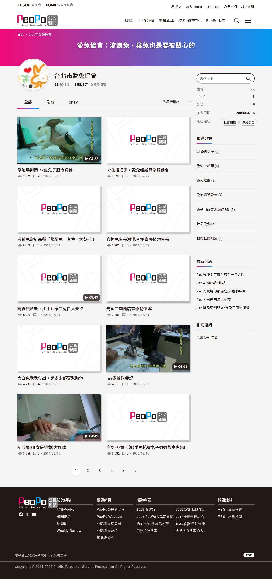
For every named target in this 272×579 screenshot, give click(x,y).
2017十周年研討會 (190, 516)
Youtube (34, 514)
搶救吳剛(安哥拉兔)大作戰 (41, 447)
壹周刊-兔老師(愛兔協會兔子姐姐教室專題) (146, 447)
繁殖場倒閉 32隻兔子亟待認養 (44, 170)
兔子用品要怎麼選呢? (213, 209)
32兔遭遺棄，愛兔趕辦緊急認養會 (137, 170)
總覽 (129, 20)
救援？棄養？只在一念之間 (223, 275)
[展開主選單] (248, 20)
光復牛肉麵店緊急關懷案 (129, 308)
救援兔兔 (203, 224)
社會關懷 (230, 122)
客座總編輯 (105, 537)
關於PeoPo (66, 509)
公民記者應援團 (109, 523)
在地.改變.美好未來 (190, 523)
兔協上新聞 (205, 166)
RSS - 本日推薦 (230, 516)
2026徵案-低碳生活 (190, 509)
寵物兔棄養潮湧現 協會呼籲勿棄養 (137, 239)
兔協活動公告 (207, 195)
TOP (249, 555)
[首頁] (37, 21)
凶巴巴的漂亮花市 (217, 300)
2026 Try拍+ (146, 509)
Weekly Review (69, 530)
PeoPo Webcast (109, 516)
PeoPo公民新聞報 (111, 509)
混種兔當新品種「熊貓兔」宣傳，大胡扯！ (56, 239)
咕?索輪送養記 (119, 378)
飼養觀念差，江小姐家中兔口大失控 (50, 308)
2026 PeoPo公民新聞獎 (154, 516)
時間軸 (62, 523)
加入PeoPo (194, 7)
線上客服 (247, 7)
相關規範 (64, 516)
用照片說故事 (146, 530)
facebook (21, 514)
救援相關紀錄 (207, 238)
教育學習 (248, 122)
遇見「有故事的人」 (191, 530)
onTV (73, 102)
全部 (28, 102)
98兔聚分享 (205, 152)
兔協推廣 (203, 181)
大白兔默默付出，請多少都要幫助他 (50, 378)
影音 (50, 102)
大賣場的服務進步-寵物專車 (224, 291)
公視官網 (230, 7)
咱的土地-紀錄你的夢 (152, 523)
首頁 (20, 34)
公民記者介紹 (107, 530)
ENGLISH (213, 7)
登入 (178, 6)
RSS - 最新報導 (230, 509)
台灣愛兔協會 (207, 338)
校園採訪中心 (190, 20)
